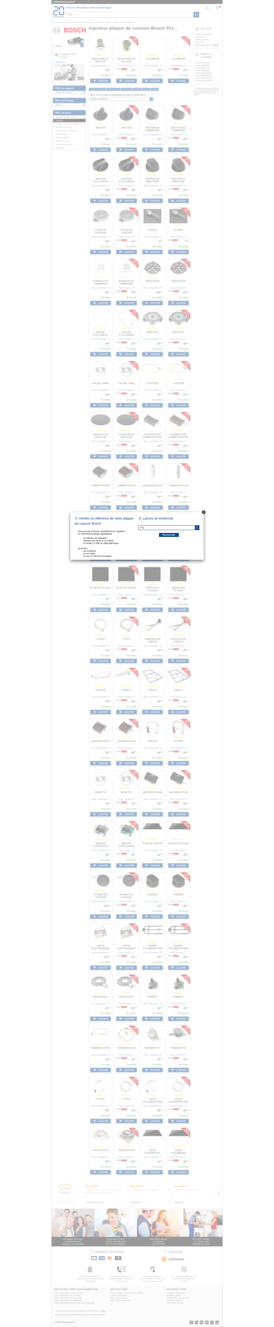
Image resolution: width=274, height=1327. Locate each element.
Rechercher (169, 535)
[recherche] (197, 528)
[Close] (203, 512)
